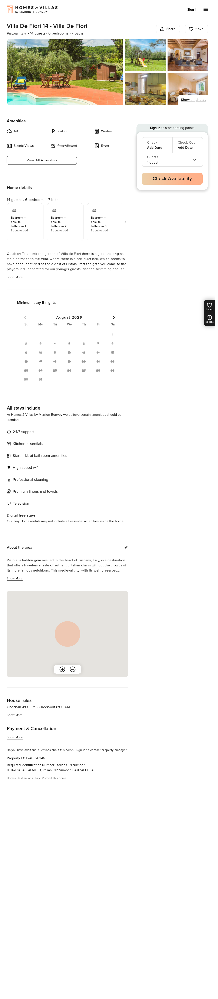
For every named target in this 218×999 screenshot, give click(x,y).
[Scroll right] (125, 221)
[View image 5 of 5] (188, 89)
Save (199, 29)
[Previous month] (25, 317)
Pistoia (46, 778)
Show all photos (193, 100)
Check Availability (172, 179)
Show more (15, 277)
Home (11, 778)
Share (171, 29)
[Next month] (114, 317)
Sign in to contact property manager (101, 750)
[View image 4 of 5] (145, 89)
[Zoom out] (72, 669)
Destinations (25, 778)
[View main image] (65, 72)
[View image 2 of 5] (145, 55)
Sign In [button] (192, 9)
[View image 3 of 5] (188, 55)
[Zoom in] (62, 669)
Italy (37, 778)
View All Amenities (42, 160)
